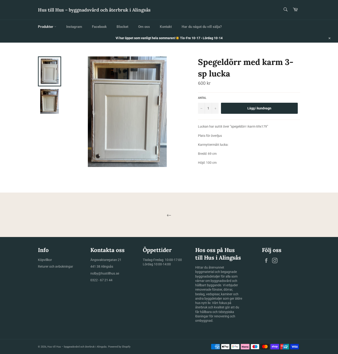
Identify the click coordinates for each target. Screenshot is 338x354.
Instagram (74, 27)
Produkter (46, 27)
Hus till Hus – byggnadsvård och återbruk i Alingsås (94, 10)
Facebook (99, 27)
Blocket (122, 27)
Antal (202, 97)
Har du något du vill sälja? (202, 27)
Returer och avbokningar (55, 266)
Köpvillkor (45, 260)
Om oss (144, 27)
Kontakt (166, 27)
